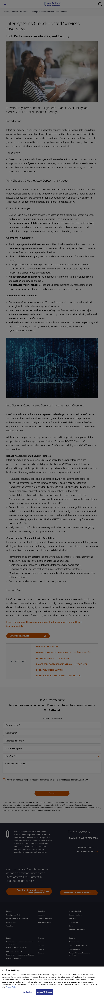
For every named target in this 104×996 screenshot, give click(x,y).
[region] (52, 981)
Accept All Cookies (44, 992)
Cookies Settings (25, 992)
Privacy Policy (11, 987)
